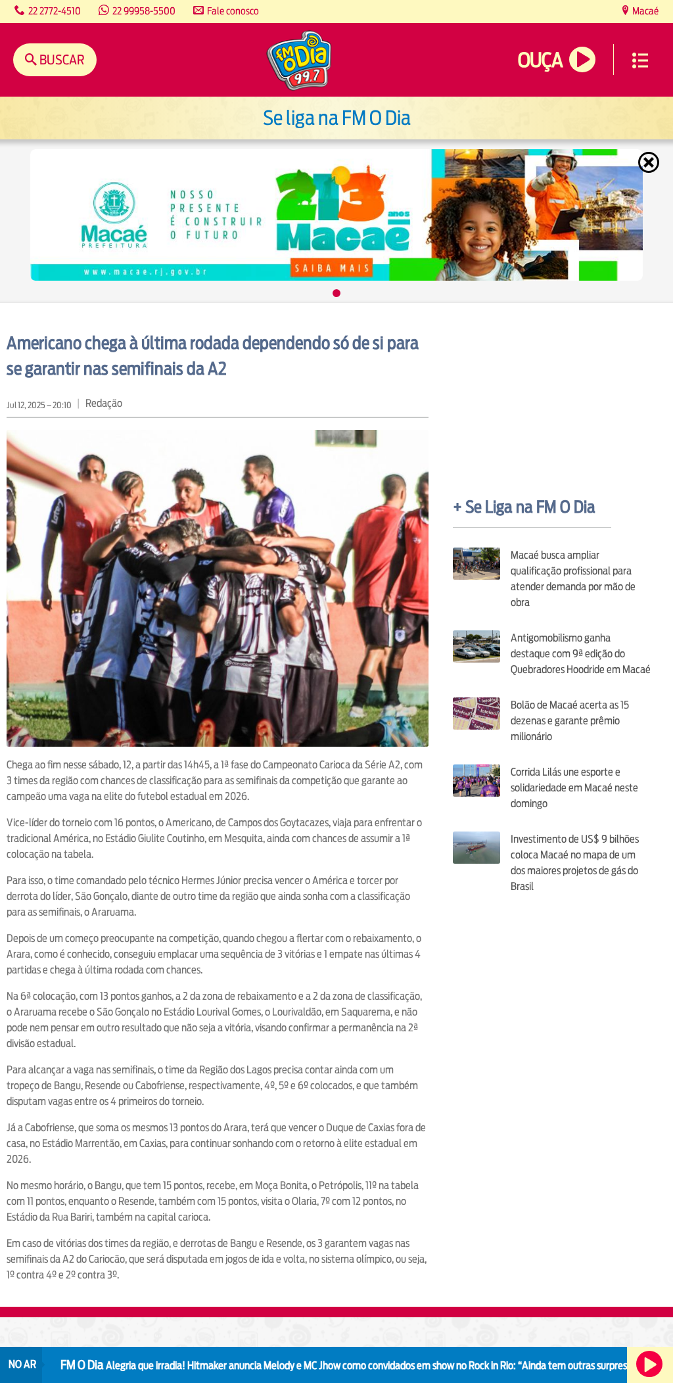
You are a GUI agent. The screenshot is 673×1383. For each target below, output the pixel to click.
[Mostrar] (336, 293)
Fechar (650, 162)
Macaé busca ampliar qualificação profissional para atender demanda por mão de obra (573, 579)
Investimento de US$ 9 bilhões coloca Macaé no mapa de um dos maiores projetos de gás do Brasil (575, 863)
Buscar (61, 59)
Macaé (644, 10)
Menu (640, 60)
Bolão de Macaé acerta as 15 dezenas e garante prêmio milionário (570, 721)
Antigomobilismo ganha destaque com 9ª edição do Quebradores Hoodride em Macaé (581, 654)
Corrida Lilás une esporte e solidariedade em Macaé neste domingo (574, 788)
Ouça (540, 60)
